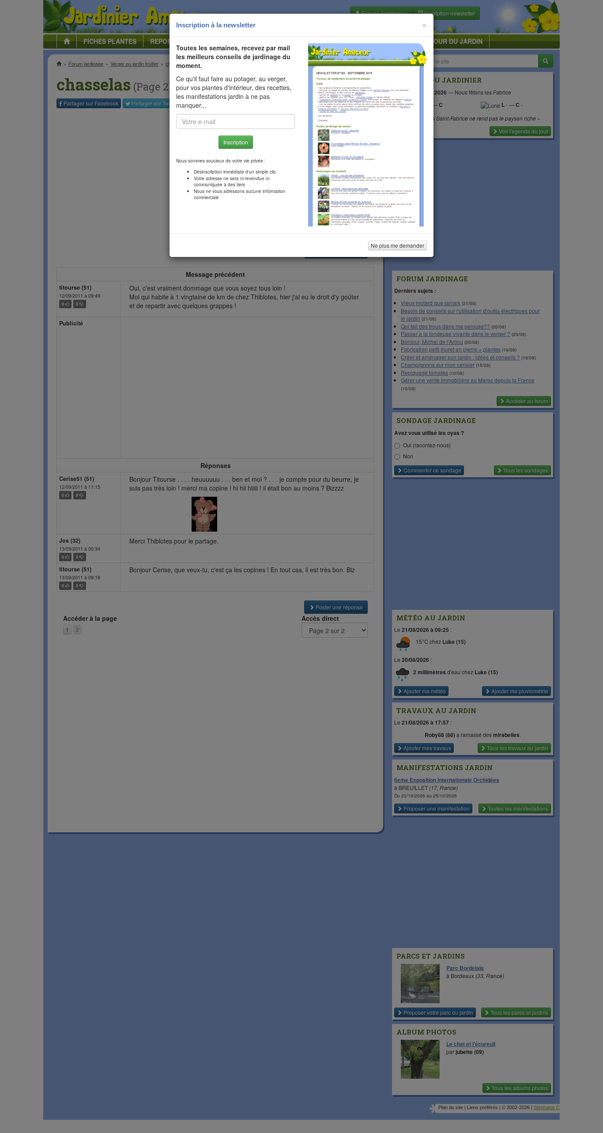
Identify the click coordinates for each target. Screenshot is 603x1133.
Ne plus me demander (397, 245)
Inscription (235, 142)
